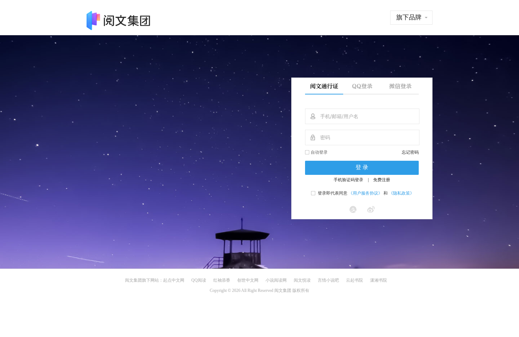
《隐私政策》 (401, 193)
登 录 (362, 167)
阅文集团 (133, 280)
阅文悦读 (302, 280)
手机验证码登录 (348, 179)
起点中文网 (173, 280)
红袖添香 (221, 280)
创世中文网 (247, 280)
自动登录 (319, 152)
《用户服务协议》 (365, 193)
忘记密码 (410, 152)
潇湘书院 (378, 280)
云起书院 (354, 280)
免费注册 (381, 179)
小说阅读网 (276, 280)
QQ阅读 (198, 280)
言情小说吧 (328, 280)
